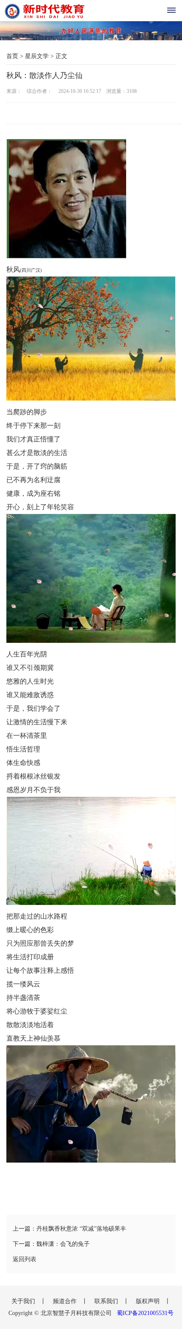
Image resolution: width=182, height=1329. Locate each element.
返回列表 (24, 1259)
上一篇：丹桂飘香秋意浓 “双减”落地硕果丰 (69, 1229)
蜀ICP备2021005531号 (145, 1313)
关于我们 (24, 1301)
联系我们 (107, 1301)
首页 (12, 56)
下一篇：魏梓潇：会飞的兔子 (51, 1244)
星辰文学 (37, 56)
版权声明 (148, 1301)
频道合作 (65, 1301)
